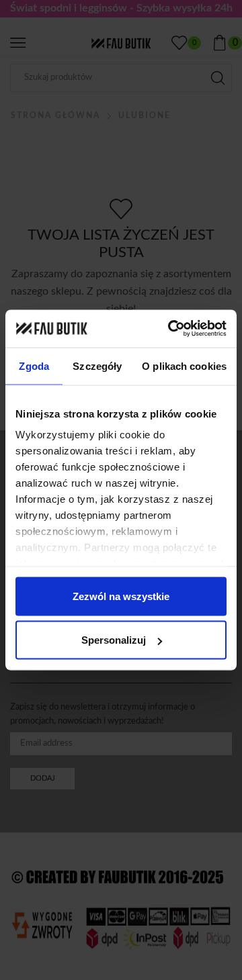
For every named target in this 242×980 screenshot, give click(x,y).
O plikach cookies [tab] (184, 365)
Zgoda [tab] (34, 365)
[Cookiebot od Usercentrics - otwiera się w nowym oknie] (171, 329)
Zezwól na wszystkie (121, 595)
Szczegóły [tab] (97, 365)
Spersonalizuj (113, 640)
